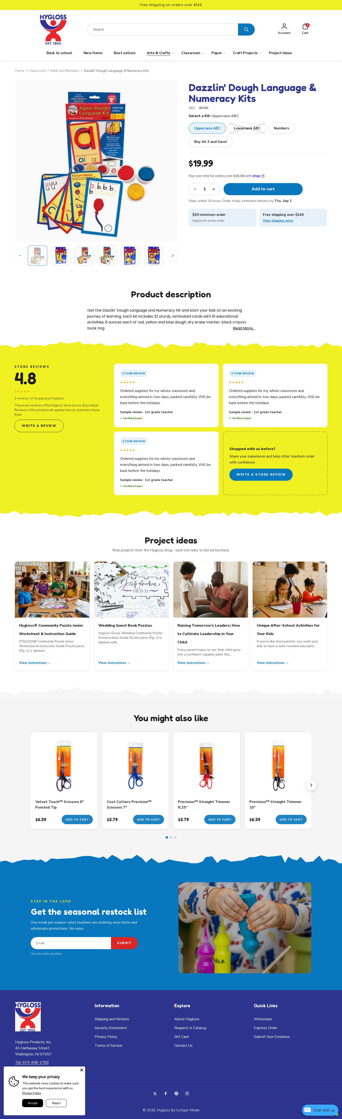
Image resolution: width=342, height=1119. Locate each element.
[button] (305, 29)
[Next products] (311, 785)
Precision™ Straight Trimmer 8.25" (204, 804)
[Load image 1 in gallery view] (37, 255)
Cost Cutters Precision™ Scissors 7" (129, 804)
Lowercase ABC (247, 128)
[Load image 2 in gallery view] (60, 255)
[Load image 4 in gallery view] (107, 255)
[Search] (246, 29)
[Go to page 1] (167, 837)
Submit (124, 943)
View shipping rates (278, 220)
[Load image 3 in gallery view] (84, 255)
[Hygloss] (28, 1030)
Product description (171, 294)
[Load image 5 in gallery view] (130, 255)
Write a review (39, 426)
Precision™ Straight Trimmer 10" (275, 804)
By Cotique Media (185, 1110)
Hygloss (163, 1110)
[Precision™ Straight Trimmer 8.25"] (207, 786)
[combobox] (162, 29)
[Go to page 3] (175, 837)
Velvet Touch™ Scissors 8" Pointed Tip (59, 804)
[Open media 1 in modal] (96, 161)
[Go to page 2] (171, 837)
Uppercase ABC (207, 128)
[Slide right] (172, 255)
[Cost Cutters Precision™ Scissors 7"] (136, 786)
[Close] (81, 1070)
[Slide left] (20, 255)
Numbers (281, 128)
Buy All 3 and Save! (210, 141)
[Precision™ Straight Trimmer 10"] (278, 786)
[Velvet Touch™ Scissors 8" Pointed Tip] (64, 786)
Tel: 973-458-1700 (32, 1062)
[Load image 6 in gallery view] (154, 255)
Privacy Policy (31, 1093)
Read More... (244, 328)
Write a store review (261, 474)
